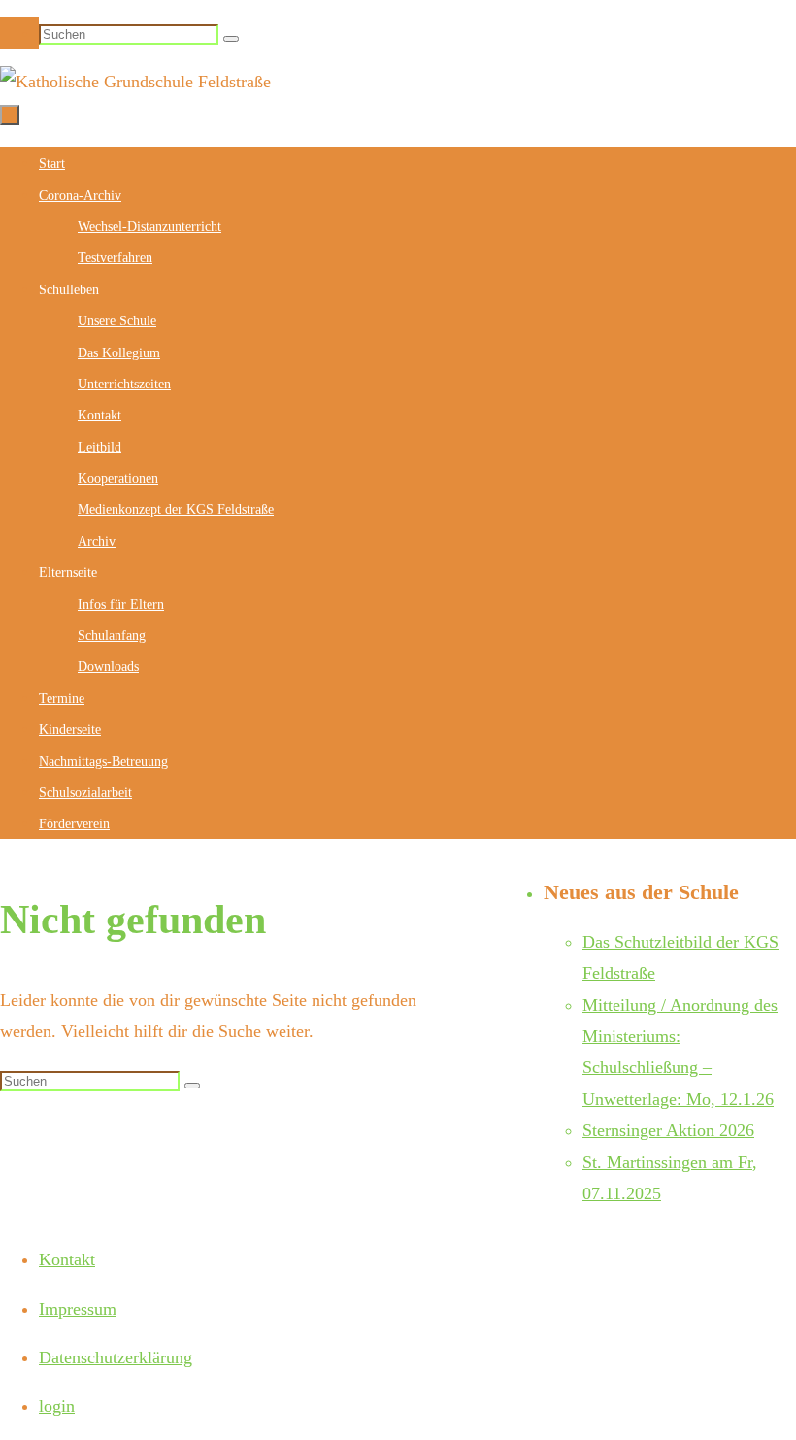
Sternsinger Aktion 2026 (668, 1130)
